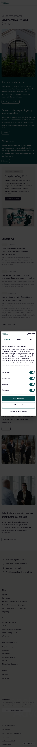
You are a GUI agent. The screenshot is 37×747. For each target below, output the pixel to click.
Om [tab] (30, 339)
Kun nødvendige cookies (18, 411)
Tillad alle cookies (18, 399)
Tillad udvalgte (18, 405)
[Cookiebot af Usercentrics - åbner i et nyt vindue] (26, 334)
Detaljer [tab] (18, 339)
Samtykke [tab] (6, 339)
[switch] (32, 378)
